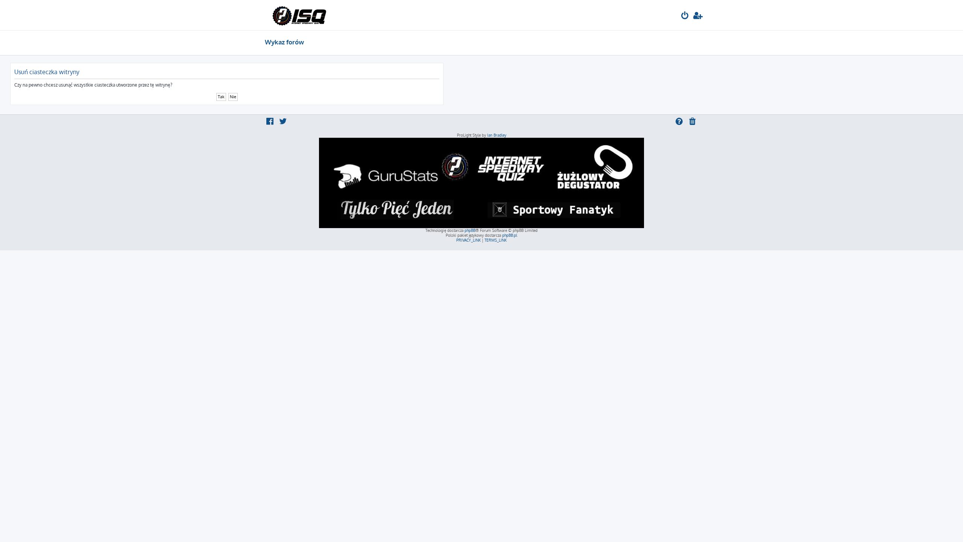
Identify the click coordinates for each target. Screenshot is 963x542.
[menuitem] (685, 16)
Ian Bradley (496, 135)
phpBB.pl (509, 235)
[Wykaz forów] (299, 15)
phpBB (470, 230)
